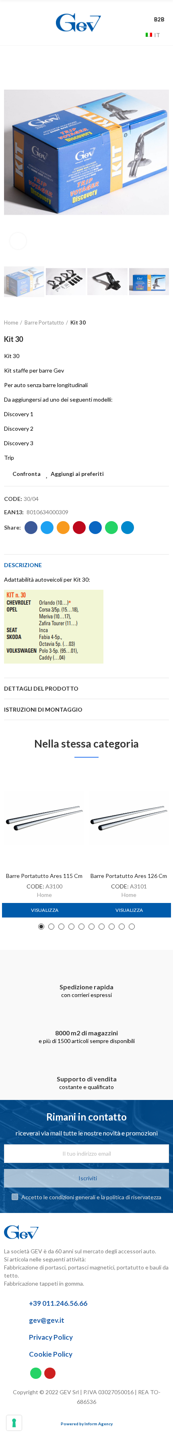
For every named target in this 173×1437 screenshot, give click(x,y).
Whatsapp (111, 527)
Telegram (127, 527)
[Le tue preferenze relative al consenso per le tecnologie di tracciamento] (14, 1423)
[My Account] (161, 11)
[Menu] (23, 23)
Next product (163, 323)
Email (63, 527)
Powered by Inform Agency (87, 1423)
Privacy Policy (51, 1337)
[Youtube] (50, 1373)
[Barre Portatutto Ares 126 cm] (129, 818)
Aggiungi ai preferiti (77, 473)
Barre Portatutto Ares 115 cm (44, 875)
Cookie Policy (50, 1354)
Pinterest (79, 527)
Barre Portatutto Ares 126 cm (129, 875)
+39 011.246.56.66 (58, 1303)
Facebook (31, 527)
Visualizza (44, 910)
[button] (12, 152)
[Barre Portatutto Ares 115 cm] (44, 818)
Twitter (47, 527)
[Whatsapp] (35, 1373)
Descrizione (23, 564)
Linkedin (95, 527)
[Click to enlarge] (18, 241)
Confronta (26, 473)
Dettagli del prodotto (41, 688)
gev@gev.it (46, 1320)
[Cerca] (138, 34)
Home (44, 894)
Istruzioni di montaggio (43, 709)
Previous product (143, 323)
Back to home (153, 323)
